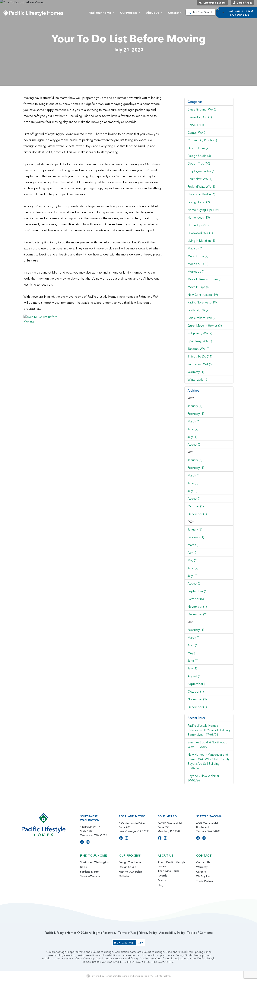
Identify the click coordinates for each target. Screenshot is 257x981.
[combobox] (201, 12)
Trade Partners (205, 881)
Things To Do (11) (200, 356)
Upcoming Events (214, 2)
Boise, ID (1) (196, 125)
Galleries (124, 876)
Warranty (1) (196, 372)
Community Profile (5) (202, 140)
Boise (83, 867)
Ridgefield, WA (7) (200, 333)
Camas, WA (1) (198, 132)
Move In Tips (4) (199, 287)
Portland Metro (89, 871)
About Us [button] (152, 12)
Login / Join (244, 2)
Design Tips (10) (199, 163)
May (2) (193, 560)
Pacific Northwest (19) (202, 302)
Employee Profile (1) (201, 171)
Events (162, 880)
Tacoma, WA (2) (198, 349)
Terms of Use (127, 933)
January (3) (195, 460)
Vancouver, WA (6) (200, 364)
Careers (201, 871)
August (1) (194, 498)
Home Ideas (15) (199, 217)
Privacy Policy (148, 933)
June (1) (193, 660)
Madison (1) (195, 248)
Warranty (202, 867)
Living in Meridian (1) (201, 240)
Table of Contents (200, 933)
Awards (162, 875)
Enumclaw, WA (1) (200, 179)
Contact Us (203, 862)
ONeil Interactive (160, 975)
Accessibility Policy (172, 933)
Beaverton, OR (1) (200, 117)
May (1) (193, 653)
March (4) (194, 475)
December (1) (197, 514)
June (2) (193, 429)
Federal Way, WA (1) (201, 186)
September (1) (198, 591)
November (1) (197, 606)
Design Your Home (130, 862)
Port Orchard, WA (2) (202, 318)
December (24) (198, 614)
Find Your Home (100, 12)
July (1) (192, 437)
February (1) (196, 413)
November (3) (197, 699)
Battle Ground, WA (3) (202, 109)
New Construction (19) (203, 295)
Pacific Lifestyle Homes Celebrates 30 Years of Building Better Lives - (209, 730)
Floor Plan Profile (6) (201, 194)
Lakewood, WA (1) (200, 233)
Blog (160, 885)
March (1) (194, 421)
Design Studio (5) (199, 156)
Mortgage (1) (196, 271)
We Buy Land (204, 876)
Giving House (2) (199, 202)
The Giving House (168, 871)
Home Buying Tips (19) (203, 210)
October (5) (196, 599)
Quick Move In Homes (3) (205, 325)
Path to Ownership (130, 871)
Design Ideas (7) (198, 148)
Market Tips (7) (198, 256)
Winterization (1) (199, 379)
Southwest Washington (94, 862)
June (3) (193, 483)
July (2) (192, 491)
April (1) (193, 552)
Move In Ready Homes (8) (205, 279)
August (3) (194, 583)
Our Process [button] (128, 12)
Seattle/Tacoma (90, 876)
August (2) (194, 444)
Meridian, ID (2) (198, 264)
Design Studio (127, 867)
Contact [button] (173, 12)
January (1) (195, 406)
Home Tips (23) (198, 225)
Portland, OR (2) (198, 310)
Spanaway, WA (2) (200, 341)
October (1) (196, 506)
